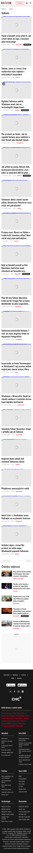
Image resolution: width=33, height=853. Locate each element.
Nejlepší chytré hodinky (7, 814)
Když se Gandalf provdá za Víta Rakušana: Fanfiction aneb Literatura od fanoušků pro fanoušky (14, 268)
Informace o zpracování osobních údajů (13, 841)
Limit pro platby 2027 (24, 811)
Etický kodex (7, 848)
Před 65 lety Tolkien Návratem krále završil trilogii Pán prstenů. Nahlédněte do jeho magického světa (15, 300)
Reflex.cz (4, 9)
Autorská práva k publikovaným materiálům (16, 837)
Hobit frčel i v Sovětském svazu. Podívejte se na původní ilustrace (15, 517)
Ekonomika (23, 801)
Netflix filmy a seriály (7, 821)
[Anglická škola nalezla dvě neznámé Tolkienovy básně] (16, 447)
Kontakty (6, 675)
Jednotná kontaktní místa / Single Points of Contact (16, 846)
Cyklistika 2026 (23, 791)
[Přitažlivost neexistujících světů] (16, 477)
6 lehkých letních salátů (25, 764)
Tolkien (11, 9)
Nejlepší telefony (5, 809)
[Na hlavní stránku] (6, 2)
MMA (20, 776)
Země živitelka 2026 (24, 819)
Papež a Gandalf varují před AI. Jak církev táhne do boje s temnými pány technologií (16, 38)
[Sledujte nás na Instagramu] (18, 691)
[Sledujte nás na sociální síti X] (10, 691)
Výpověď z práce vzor (7, 792)
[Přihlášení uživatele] (27, 3)
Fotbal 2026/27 (23, 779)
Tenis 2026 (21, 784)
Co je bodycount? (6, 755)
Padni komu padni (6, 789)
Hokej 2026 (22, 781)
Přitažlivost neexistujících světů (15, 488)
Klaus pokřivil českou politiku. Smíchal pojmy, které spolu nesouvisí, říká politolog (22, 574)
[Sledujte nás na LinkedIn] (22, 691)
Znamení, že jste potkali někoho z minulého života (25, 744)
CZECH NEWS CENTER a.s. (23, 829)
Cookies (27, 841)
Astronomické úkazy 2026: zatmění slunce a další (25, 751)
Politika (4, 771)
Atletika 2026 (22, 789)
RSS (12, 678)
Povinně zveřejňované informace (20, 848)
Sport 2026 (23, 771)
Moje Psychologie (6, 713)
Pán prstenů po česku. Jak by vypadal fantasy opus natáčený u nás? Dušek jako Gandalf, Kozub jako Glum (15, 137)
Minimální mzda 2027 (24, 817)
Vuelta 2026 (19, 726)
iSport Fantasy (11, 716)
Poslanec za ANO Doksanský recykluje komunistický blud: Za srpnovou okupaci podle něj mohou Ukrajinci (22, 623)
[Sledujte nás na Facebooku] (14, 691)
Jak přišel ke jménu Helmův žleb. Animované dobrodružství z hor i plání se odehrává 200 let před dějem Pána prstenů (15, 169)
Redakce (15, 675)
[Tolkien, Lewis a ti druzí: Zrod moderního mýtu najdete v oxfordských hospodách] (16, 57)
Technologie (5, 801)
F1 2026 (21, 786)
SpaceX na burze (6, 806)
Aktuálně (4, 733)
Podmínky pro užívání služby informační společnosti (16, 839)
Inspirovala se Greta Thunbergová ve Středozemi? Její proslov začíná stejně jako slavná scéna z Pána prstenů (16, 366)
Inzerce (23, 675)
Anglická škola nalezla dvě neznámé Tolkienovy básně (12, 460)
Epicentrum (4, 738)
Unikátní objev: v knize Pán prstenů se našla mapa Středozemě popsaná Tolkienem (15, 548)
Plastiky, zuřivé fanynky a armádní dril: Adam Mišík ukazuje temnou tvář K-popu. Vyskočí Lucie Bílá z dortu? (21, 586)
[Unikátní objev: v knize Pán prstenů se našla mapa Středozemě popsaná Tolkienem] (16, 534)
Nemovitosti (10, 718)
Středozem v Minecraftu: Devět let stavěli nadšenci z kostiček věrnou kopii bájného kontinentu (16, 399)
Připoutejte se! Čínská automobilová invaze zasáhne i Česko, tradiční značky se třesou (22, 611)
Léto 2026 (22, 733)
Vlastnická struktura (22, 844)
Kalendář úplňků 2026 (7, 752)
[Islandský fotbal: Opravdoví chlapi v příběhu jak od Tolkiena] (16, 417)
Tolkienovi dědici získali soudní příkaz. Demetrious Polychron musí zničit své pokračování (16, 202)
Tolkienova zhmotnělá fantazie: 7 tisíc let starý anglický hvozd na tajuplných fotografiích (15, 333)
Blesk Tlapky (16, 713)
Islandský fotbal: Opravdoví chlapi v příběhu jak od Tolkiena (16, 430)
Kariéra (19, 678)
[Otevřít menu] (30, 3)
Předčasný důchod (24, 806)
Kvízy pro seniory (6, 750)
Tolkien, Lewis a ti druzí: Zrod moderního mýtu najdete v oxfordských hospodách (13, 71)
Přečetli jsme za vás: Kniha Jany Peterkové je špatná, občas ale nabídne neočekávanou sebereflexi (21, 599)
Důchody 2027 (22, 814)
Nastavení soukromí (10, 844)
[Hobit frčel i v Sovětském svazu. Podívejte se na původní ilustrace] (16, 504)
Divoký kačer (4, 794)
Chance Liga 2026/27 (9, 726)
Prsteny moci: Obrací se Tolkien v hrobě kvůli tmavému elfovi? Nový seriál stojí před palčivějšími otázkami (16, 235)
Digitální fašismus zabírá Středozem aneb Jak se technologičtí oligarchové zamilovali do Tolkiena (12, 104)
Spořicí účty (22, 809)
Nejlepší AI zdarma (6, 811)
